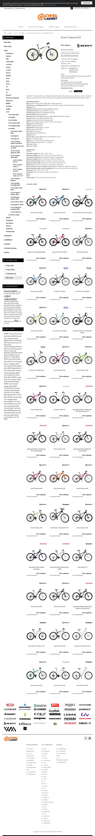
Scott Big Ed (14, 136)
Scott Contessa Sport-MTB (32, 33)
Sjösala (8, 217)
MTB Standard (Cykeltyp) (80, 84)
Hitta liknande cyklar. (67, 88)
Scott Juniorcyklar (14, 123)
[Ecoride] (54, 710)
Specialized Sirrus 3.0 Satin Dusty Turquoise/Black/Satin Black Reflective (13, 346)
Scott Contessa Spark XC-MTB (15, 151)
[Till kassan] (72, 8)
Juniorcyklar (8, 46)
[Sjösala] (25, 723)
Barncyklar (7, 42)
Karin (13, 305)
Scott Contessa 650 (36, 291)
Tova (20, 321)
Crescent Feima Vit (59, 409)
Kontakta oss (71, 27)
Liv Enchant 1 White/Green (36, 370)
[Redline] (85, 718)
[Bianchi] (40, 705)
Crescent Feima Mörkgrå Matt (36, 252)
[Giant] (65, 504)
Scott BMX (11, 117)
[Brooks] (70, 705)
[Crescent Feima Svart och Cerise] (82, 200)
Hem (5, 33)
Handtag (16, 303)
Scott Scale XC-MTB (17, 202)
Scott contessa (9, 314)
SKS (45, 814)
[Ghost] (85, 709)
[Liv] (65, 268)
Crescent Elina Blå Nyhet (11, 381)
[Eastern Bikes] (40, 709)
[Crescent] (88, 189)
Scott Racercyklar (13, 215)
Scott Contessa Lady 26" (17, 165)
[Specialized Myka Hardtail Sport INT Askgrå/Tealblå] (36, 437)
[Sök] (30, 8)
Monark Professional (12, 98)
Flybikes (8, 75)
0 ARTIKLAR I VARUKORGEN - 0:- (82, 8)
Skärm (9, 321)
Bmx (5, 293)
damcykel (13, 301)
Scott (15, 33)
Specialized (9, 223)
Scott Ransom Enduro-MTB (15, 198)
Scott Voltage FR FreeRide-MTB (16, 208)
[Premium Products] (70, 719)
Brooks (46, 758)
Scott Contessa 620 (82, 252)
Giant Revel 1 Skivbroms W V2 (59, 528)
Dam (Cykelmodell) (76, 82)
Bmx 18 (8, 293)
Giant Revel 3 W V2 (82, 685)
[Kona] (55, 714)
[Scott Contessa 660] (82, 476)
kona (5, 307)
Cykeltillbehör (8, 240)
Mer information (50, 5)
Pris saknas (41, 219)
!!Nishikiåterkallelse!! (62, 760)
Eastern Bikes (47, 767)
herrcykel (7, 305)
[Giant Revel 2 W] (82, 555)
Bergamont (9, 53)
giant (12, 303)
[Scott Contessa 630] (59, 358)
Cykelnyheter (8, 236)
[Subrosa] (85, 723)
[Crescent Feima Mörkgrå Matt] (36, 240)
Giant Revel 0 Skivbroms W (36, 646)
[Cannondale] (85, 704)
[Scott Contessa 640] (36, 318)
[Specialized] (88, 386)
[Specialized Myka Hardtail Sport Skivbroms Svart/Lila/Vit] (82, 594)
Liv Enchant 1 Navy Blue (82, 291)
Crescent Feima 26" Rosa (59, 252)
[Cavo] (10, 709)
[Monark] (10, 718)
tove (5, 323)
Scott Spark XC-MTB (17, 204)
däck (17, 301)
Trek (7, 323)
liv (7, 307)
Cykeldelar (7, 244)
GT (7, 87)
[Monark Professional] (25, 718)
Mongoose (9, 101)
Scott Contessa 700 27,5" (17, 170)
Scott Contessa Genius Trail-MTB (16, 142)
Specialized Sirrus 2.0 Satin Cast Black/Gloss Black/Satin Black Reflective (13, 352)
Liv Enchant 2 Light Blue (59, 331)
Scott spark (17, 316)
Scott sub (14, 318)
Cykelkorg (6, 301)
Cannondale (10, 62)
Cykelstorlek (32, 772)
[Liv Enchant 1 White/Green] (36, 358)
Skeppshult (9, 220)
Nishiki (8, 103)
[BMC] (55, 705)
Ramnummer (32, 774)
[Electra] (70, 709)
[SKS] (55, 723)
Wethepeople (10, 231)
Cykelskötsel (62, 751)
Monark (8, 95)
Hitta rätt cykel (36, 27)
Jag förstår (86, 3)
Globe (8, 84)
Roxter (16, 311)
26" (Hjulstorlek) (65, 82)
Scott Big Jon (15, 139)
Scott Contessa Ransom (15, 179)
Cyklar (10, 33)
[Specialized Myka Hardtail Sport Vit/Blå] (59, 555)
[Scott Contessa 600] (36, 200)
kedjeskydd (18, 305)
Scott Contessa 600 (36, 212)
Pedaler (20, 309)
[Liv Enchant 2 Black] (59, 279)
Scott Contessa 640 (36, 331)
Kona (7, 89)
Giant (7, 81)
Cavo (45, 763)
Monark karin (17, 307)
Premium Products (48, 802)
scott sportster (7, 318)
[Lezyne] (70, 714)
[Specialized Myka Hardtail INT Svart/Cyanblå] (82, 437)
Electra (8, 73)
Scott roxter (16, 314)
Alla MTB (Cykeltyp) (66, 84)
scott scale (11, 316)
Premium (9, 106)
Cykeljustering (62, 749)
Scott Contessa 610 (59, 212)
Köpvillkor (54, 27)
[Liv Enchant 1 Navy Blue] (82, 279)
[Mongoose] (40, 718)
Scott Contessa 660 (82, 488)
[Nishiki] (55, 718)
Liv (7, 92)
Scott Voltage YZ (16, 212)
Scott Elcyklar (12, 120)
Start (21, 27)
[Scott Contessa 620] (82, 240)
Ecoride (8, 70)
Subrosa (8, 226)
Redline (8, 109)
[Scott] (43, 189)
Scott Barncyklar (13, 114)
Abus (45, 749)
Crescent (9, 64)
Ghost (8, 78)
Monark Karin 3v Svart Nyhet (13, 340)
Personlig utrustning (10, 248)
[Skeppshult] (40, 723)
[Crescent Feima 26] (59, 240)
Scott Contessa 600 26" (47, 33)
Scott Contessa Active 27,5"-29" (18, 175)
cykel (7, 296)
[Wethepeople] (25, 728)
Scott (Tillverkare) (66, 86)
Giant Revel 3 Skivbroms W (82, 646)
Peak (16, 309)
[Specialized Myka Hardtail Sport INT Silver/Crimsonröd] (82, 397)
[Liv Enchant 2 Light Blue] (59, 318)
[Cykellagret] (47, 17)
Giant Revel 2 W (82, 567)
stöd (13, 321)
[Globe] (25, 714)
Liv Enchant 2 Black (59, 291)
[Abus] (10, 705)
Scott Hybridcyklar (14, 126)
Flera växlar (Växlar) (78, 86)
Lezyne (45, 786)
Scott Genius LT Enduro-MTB (15, 193)
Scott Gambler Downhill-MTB (15, 184)
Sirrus (17, 318)
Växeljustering (62, 762)
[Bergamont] (25, 705)
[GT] (40, 714)
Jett (11, 305)
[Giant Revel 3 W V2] (82, 673)
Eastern (8, 67)
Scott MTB (21, 33)
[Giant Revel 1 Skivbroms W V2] (59, 515)
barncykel (10, 291)
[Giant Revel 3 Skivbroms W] (82, 634)
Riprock (6, 311)
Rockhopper (11, 311)
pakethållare (11, 309)
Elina (9, 303)
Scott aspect (13, 312)
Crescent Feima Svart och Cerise (82, 212)
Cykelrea (6, 252)
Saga (5, 312)
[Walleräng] (10, 729)
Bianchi (8, 56)
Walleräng (9, 229)
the (16, 321)
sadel (20, 311)
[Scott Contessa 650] (36, 279)
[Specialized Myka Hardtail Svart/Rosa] (36, 555)
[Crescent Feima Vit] (59, 397)
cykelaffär (10, 299)
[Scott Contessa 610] (42, 51)
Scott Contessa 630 (59, 370)
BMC (7, 59)
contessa (12, 293)
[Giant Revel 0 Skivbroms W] (36, 634)
